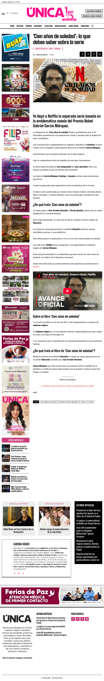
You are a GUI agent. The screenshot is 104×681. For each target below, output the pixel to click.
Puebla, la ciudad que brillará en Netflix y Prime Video (19, 468)
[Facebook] (82, 54)
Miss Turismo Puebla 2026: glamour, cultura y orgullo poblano (20, 489)
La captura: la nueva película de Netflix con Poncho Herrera (19, 448)
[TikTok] (23, 573)
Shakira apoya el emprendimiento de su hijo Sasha (54, 530)
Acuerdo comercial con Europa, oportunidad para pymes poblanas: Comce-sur (87, 557)
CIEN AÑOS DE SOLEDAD (49, 402)
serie (91, 402)
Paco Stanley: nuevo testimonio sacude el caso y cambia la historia (20, 458)
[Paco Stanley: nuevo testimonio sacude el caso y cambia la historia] (6, 458)
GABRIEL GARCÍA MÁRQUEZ (69, 402)
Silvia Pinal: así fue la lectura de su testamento (18, 530)
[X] (88, 54)
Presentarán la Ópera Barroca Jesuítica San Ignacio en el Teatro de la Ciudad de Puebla (88, 513)
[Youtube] (87, 619)
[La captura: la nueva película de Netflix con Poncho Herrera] (6, 448)
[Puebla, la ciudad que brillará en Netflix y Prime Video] (6, 468)
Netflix (36, 266)
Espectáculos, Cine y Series (47, 49)
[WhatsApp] (99, 54)
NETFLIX (84, 402)
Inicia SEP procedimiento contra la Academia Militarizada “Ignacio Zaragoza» (86, 532)
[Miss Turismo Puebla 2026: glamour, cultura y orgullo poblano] (6, 488)
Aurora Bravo (41, 55)
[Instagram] (19, 573)
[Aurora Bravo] (8, 558)
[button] (92, 25)
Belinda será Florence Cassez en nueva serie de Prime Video (19, 479)
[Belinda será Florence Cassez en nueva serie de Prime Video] (6, 478)
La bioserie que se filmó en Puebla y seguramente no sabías (67, 386)
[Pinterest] (93, 54)
